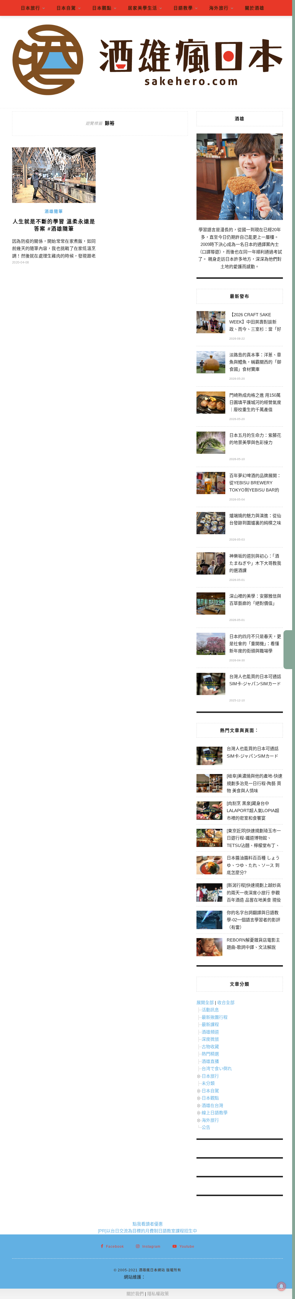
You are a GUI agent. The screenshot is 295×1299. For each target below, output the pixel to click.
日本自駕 (66, 7)
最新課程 (210, 1024)
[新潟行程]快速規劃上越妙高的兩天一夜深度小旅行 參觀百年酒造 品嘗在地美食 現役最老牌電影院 (254, 896)
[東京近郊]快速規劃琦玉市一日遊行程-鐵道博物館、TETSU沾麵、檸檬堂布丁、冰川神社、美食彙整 (254, 841)
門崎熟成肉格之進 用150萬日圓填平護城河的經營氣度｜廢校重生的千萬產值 (255, 402)
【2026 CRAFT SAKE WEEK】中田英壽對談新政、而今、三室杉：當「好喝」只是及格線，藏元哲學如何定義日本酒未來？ (255, 322)
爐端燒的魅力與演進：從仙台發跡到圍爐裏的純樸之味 (255, 519)
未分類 (208, 1083)
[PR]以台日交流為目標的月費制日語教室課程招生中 (147, 1230)
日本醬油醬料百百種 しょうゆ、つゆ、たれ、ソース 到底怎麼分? (253, 865)
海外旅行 (219, 7)
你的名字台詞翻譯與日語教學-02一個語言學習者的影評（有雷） (253, 920)
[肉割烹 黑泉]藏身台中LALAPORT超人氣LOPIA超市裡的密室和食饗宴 (253, 810)
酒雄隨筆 (54, 211)
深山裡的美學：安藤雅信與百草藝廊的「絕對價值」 (255, 600)
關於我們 (135, 1293)
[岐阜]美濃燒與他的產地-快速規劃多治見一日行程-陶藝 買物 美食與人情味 (254, 783)
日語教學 (183, 7)
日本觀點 (102, 7)
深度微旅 (210, 1039)
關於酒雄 (254, 7)
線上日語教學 (215, 1112)
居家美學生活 (142, 7)
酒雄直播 (210, 1061)
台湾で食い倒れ (217, 1068)
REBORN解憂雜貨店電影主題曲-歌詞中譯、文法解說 (253, 943)
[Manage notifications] (281, 1286)
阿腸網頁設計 (158, 1276)
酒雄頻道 (210, 1031)
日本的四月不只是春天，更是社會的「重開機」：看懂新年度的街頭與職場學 (255, 643)
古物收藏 (210, 1046)
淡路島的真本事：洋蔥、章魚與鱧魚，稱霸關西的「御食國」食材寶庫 (255, 362)
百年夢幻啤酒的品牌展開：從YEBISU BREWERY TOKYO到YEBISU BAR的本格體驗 (255, 483)
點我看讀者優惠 (148, 1223)
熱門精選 (210, 1053)
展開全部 (205, 1002)
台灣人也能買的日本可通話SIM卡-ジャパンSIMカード (255, 680)
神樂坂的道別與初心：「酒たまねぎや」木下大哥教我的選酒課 (255, 563)
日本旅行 (30, 7)
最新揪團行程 (215, 1017)
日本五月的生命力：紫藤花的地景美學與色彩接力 (255, 439)
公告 (206, 1127)
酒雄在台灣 (212, 1105)
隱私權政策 (158, 1293)
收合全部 (226, 1002)
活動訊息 (210, 1009)
